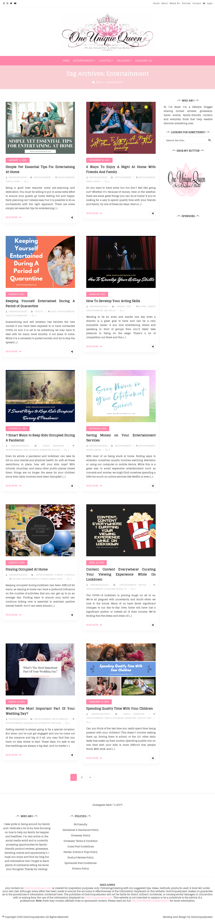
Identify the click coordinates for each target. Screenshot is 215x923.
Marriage (28, 723)
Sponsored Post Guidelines (81, 863)
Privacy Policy (80, 869)
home (17, 181)
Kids (25, 449)
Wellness (123, 60)
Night (97, 181)
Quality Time (144, 718)
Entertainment (83, 60)
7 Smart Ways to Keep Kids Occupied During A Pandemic (40, 437)
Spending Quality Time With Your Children (119, 708)
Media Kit (175, 3)
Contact (196, 3)
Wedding (56, 723)
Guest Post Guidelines (81, 846)
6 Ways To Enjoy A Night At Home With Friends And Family (121, 169)
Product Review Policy (81, 857)
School (56, 449)
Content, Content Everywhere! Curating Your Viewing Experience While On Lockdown (121, 574)
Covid (53, 311)
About (164, 3)
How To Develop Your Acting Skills (113, 301)
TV (125, 589)
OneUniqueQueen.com (38, 888)
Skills (112, 310)
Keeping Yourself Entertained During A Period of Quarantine (40, 303)
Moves (119, 589)
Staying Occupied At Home (27, 569)
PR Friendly (80, 824)
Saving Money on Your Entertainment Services (121, 437)
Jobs (128, 306)
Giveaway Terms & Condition (81, 841)
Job (106, 310)
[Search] (209, 140)
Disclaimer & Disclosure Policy (81, 830)
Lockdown (109, 589)
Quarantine (21, 315)
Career (120, 306)
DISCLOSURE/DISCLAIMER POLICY (150, 901)
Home (156, 3)
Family (9, 181)
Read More (12, 217)
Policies (186, 3)
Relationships (60, 719)
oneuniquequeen (17, 177)
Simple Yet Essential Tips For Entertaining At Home (40, 169)
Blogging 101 (144, 60)
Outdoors (118, 718)
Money (89, 449)
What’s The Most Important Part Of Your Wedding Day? (40, 711)
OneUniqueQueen (34, 917)
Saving (97, 449)
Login (209, 3)
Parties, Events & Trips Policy (81, 852)
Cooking (16, 579)
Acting (142, 306)
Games (52, 579)
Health (39, 311)
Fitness (58, 574)
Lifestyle (105, 60)
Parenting (58, 445)
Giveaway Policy (80, 835)
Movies (142, 585)
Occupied (34, 449)
